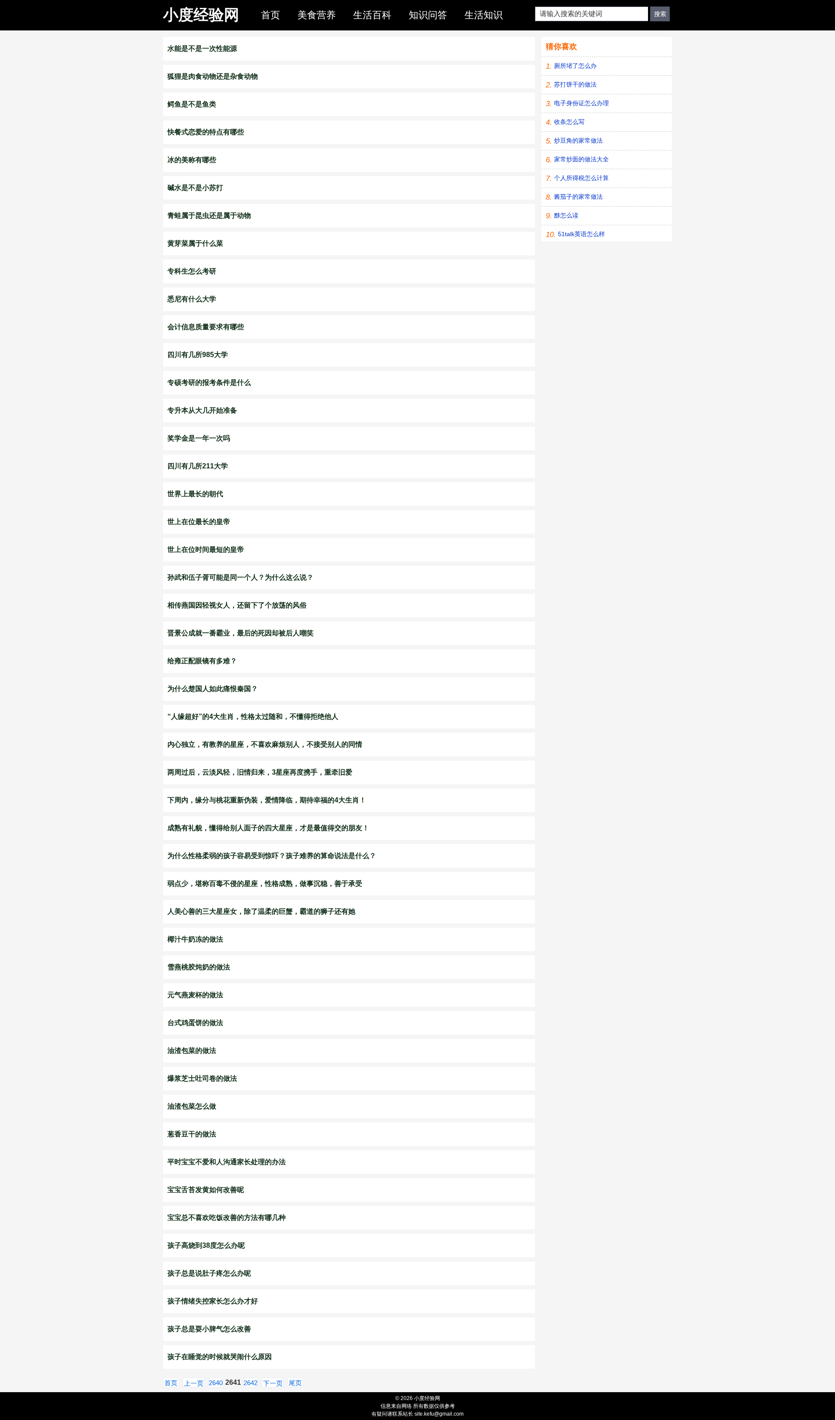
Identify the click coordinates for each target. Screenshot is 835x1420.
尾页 (295, 1383)
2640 (216, 1383)
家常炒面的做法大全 (581, 159)
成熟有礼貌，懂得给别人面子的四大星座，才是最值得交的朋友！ (268, 828)
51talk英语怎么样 (581, 234)
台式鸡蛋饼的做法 (195, 1022)
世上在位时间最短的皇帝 (205, 549)
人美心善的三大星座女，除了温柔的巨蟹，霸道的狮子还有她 (261, 911)
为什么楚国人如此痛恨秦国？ (212, 688)
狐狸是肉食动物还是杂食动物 (212, 76)
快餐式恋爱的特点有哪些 (205, 132)
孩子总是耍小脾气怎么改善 (209, 1329)
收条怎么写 (569, 121)
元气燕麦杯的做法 (195, 995)
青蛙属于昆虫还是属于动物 (209, 215)
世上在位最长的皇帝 (198, 521)
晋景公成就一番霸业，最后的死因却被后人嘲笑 (240, 633)
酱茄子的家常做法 (578, 196)
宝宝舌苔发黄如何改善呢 (205, 1189)
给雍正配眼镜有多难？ (202, 661)
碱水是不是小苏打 (195, 187)
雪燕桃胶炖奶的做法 (198, 967)
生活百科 (372, 15)
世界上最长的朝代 (195, 494)
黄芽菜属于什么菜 (195, 243)
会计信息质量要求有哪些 (205, 327)
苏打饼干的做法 (575, 84)
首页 (270, 15)
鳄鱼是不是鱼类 (191, 104)
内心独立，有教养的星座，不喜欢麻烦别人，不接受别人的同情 (264, 744)
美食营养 (316, 15)
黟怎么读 (566, 215)
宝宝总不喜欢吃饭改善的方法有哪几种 (226, 1217)
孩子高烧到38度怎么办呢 (206, 1245)
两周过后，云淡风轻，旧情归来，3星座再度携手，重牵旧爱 (259, 772)
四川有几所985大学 (197, 354)
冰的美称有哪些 (191, 160)
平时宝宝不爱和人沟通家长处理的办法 (226, 1162)
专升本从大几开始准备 (202, 410)
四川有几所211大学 (197, 466)
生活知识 (483, 15)
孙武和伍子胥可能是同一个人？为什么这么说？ (240, 577)
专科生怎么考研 (191, 271)
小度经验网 (201, 14)
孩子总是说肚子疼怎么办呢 (209, 1273)
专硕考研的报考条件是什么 (209, 382)
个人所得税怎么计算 (581, 177)
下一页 (273, 1383)
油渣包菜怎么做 (191, 1106)
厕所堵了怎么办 (575, 65)
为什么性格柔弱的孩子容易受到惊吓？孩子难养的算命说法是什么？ (271, 855)
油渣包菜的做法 (191, 1050)
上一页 (194, 1383)
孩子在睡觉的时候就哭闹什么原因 (219, 1356)
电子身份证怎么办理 (581, 103)
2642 (250, 1383)
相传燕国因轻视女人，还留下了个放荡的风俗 (237, 605)
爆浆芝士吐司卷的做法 (202, 1078)
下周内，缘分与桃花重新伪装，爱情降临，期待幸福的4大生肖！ (266, 800)
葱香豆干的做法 (191, 1134)
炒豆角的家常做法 (578, 140)
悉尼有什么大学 (191, 299)
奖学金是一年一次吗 (198, 438)
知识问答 (428, 15)
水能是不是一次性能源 (202, 48)
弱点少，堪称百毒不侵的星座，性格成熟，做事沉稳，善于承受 (264, 883)
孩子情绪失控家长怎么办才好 (212, 1301)
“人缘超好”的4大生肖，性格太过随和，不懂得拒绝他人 (252, 716)
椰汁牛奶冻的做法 (195, 939)
